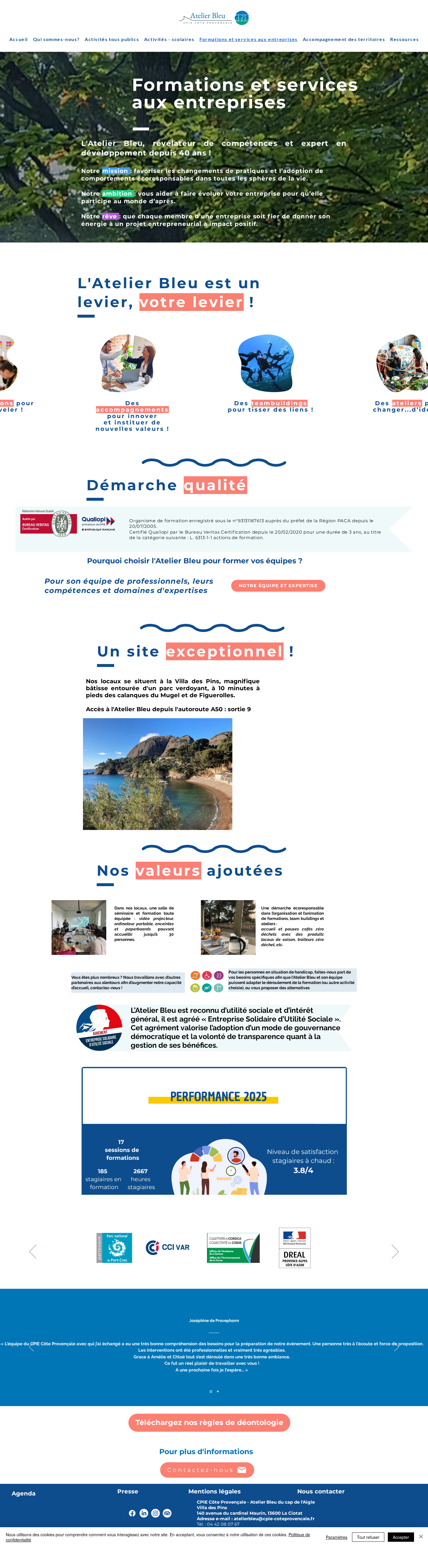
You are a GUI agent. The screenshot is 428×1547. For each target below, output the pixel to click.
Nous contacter (321, 1491)
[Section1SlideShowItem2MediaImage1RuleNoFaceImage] (210, 1391)
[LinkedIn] (143, 1513)
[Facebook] (132, 1513)
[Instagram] (155, 1513)
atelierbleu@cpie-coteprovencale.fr (274, 1518)
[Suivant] (395, 1252)
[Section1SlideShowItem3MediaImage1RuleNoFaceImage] (217, 1391)
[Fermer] (421, 1537)
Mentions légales (214, 1491)
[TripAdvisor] (167, 1513)
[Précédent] (32, 1252)
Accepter (401, 1537)
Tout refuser (368, 1537)
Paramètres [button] (336, 1537)
